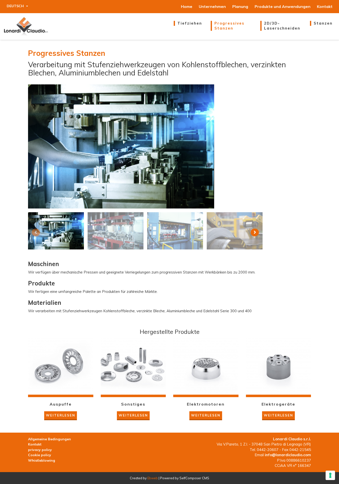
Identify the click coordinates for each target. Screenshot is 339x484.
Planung (240, 6)
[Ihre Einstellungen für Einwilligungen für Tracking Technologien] (330, 475)
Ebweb (152, 478)
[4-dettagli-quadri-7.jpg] (235, 230)
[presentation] (36, 232)
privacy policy (40, 450)
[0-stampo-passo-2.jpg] (56, 230)
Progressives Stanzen (229, 26)
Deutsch (16, 6)
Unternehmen (212, 6)
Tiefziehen (189, 23)
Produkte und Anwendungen (282, 6)
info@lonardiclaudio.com (288, 454)
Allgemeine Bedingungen (49, 439)
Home (186, 6)
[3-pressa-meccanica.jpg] (175, 230)
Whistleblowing (41, 460)
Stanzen (323, 23)
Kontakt (325, 6)
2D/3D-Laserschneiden (282, 26)
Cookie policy (39, 455)
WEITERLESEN (60, 415)
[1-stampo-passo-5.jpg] (115, 230)
